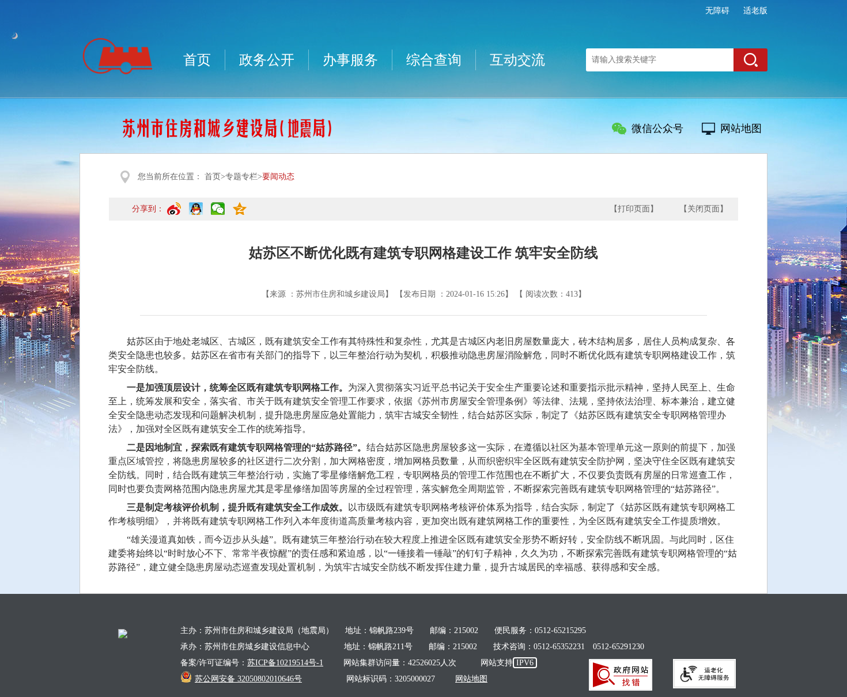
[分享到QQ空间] (240, 213)
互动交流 (517, 59)
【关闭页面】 (703, 208)
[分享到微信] (218, 213)
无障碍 (717, 10)
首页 (197, 59)
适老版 (755, 10)
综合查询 (434, 59)
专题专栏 (241, 176)
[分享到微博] (174, 213)
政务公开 (266, 59)
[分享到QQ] (196, 213)
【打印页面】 (634, 208)
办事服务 (350, 59)
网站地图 (741, 128)
